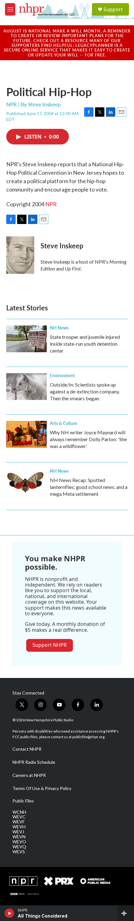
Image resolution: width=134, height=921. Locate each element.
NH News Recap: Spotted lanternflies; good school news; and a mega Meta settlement (88, 487)
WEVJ (18, 831)
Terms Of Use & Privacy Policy (41, 788)
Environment (62, 375)
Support (113, 9)
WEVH (19, 826)
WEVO (19, 841)
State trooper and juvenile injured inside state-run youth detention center (85, 343)
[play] (9, 913)
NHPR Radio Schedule (33, 762)
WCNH (19, 812)
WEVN (19, 836)
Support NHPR (49, 644)
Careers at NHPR (29, 775)
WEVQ (19, 846)
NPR (51, 204)
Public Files (23, 800)
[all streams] (125, 913)
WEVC (19, 816)
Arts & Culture (63, 423)
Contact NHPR (26, 749)
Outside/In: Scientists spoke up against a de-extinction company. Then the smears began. (85, 391)
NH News (59, 327)
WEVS (18, 851)
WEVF (18, 821)
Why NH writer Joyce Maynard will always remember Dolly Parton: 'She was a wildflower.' (88, 439)
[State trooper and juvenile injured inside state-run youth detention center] (26, 338)
